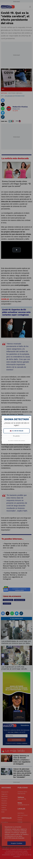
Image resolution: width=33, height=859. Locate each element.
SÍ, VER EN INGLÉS (16, 430)
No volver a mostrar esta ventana (16, 440)
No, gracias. (16, 436)
